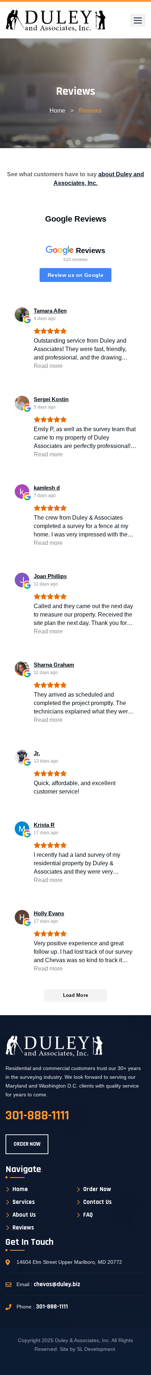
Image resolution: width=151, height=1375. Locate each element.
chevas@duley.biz (57, 1284)
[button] (138, 20)
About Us (24, 1215)
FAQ (88, 1215)
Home (57, 111)
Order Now (97, 1189)
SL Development (96, 1349)
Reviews (23, 1228)
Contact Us (97, 1202)
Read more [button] (48, 366)
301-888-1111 (52, 1306)
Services (23, 1202)
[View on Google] (22, 314)
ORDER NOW (27, 1144)
